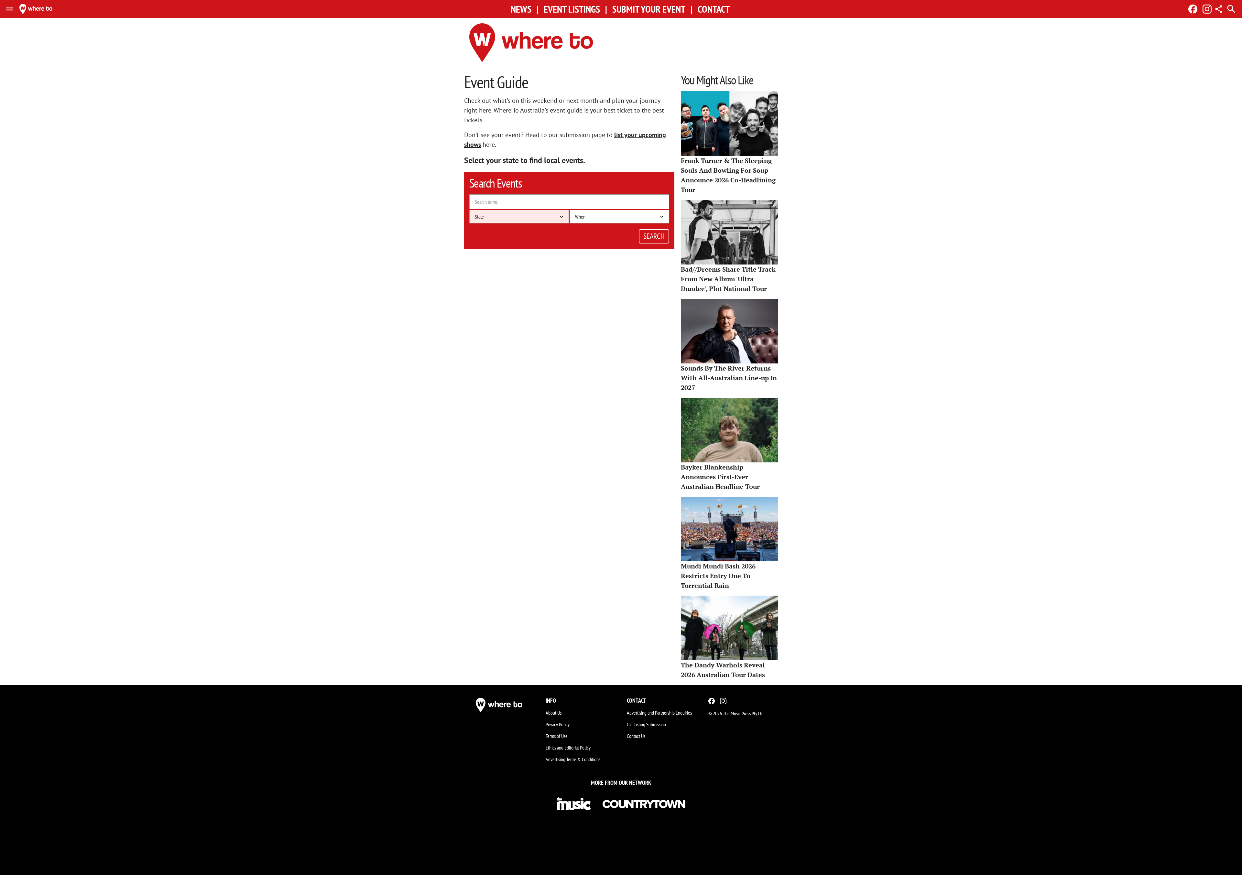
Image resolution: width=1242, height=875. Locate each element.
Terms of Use (557, 736)
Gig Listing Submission (646, 724)
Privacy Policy (558, 724)
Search (654, 236)
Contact (714, 9)
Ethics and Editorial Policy (568, 747)
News (521, 9)
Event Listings (572, 9)
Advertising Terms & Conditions (573, 759)
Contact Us (636, 736)
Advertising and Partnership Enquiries (659, 712)
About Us (553, 712)
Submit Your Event (648, 9)
